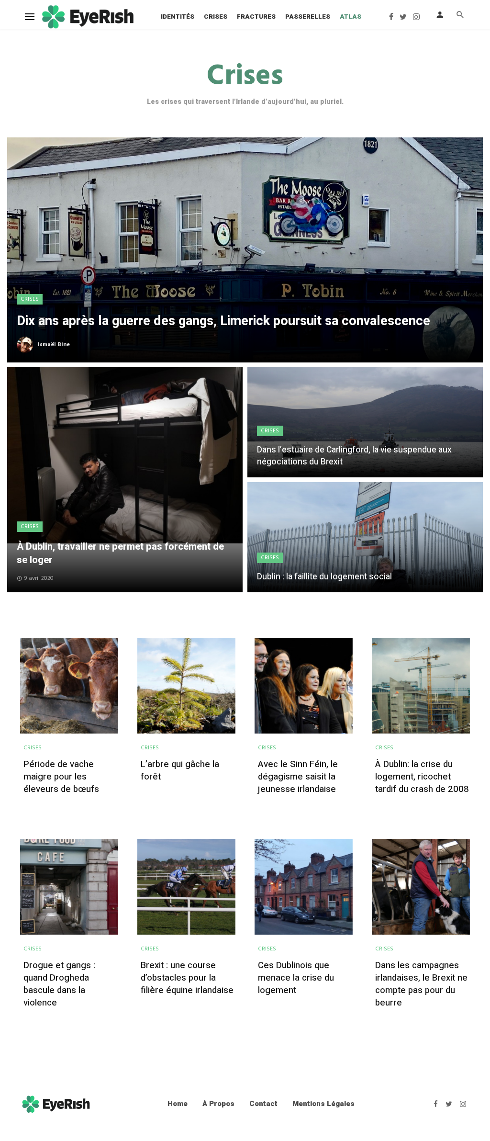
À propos (218, 1104)
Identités (177, 16)
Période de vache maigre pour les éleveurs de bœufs (61, 777)
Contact (263, 1104)
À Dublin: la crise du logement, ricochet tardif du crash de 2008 (422, 777)
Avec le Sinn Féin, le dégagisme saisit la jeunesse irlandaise (298, 777)
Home (177, 1104)
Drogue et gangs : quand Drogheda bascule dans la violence (59, 984)
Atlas (350, 16)
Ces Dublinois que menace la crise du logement (296, 978)
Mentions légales (323, 1104)
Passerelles (307, 16)
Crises (215, 16)
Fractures (256, 16)
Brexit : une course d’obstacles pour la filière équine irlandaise (187, 978)
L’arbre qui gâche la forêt (180, 770)
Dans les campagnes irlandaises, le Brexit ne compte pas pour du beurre (421, 984)
